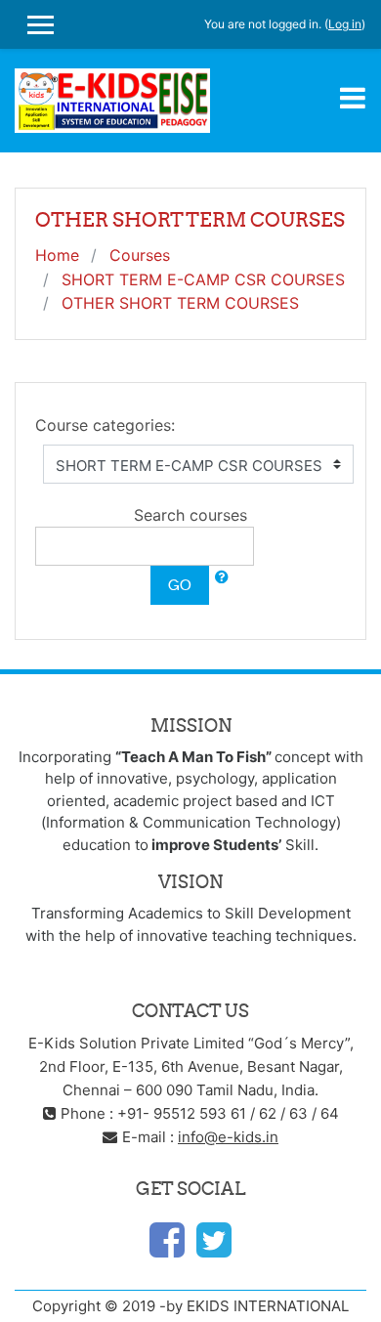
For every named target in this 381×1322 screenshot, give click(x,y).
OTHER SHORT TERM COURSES (180, 303)
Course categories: (105, 425)
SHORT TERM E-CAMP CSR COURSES (203, 279)
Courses (139, 255)
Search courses (190, 515)
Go (179, 585)
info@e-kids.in (228, 1137)
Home (57, 255)
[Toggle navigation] (352, 97)
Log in (344, 24)
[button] (222, 578)
